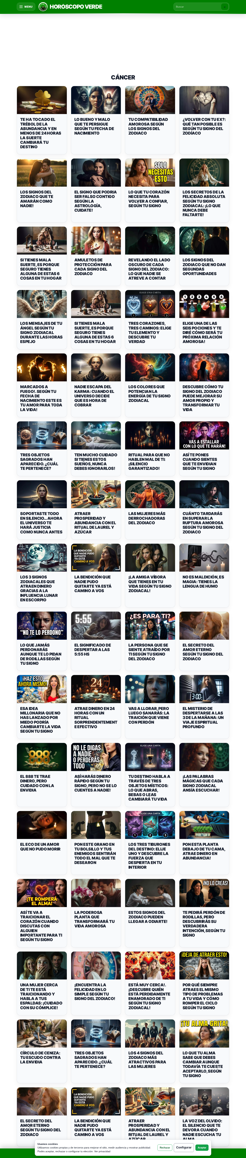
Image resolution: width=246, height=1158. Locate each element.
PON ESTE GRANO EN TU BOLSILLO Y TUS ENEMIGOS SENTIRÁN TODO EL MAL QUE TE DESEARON (95, 853)
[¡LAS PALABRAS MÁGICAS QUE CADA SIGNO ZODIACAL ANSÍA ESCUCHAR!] (204, 757)
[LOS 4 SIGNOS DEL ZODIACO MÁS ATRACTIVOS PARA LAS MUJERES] (150, 1033)
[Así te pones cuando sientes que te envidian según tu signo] (204, 435)
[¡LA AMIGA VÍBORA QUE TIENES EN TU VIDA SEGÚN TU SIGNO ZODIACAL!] (150, 558)
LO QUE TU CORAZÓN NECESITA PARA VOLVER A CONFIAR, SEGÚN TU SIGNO (148, 199)
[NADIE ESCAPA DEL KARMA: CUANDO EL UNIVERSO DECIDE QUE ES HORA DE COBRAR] (96, 367)
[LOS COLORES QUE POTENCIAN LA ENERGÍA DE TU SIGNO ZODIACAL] (150, 367)
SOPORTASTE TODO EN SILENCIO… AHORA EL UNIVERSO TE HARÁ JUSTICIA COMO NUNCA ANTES (41, 522)
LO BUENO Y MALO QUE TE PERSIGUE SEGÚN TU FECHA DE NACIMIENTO (94, 126)
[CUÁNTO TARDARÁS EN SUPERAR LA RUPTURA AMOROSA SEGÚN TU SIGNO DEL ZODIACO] (204, 494)
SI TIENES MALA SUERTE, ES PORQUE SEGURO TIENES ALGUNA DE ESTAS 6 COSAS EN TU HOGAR (41, 269)
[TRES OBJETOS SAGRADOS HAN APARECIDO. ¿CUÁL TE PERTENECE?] (42, 435)
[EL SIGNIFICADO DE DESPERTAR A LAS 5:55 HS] (96, 626)
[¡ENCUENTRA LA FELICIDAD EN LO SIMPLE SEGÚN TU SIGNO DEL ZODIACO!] (96, 966)
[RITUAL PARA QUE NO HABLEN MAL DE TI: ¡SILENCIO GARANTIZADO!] (150, 435)
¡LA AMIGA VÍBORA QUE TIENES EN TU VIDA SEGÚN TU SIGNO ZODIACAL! (150, 584)
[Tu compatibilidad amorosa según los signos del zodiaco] (150, 100)
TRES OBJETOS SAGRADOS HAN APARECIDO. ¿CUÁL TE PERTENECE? (39, 462)
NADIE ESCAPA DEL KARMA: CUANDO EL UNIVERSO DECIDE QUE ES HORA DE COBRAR (94, 395)
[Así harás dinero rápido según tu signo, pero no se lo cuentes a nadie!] (96, 757)
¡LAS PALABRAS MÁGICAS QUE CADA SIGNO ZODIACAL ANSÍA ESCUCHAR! (203, 783)
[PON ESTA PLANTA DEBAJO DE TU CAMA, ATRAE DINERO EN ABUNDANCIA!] (204, 825)
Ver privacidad (102, 1151)
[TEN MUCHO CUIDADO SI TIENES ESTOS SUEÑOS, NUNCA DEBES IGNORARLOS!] (96, 435)
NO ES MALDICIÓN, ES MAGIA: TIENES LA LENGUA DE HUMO (203, 582)
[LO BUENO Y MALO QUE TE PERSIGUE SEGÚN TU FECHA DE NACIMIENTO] (96, 100)
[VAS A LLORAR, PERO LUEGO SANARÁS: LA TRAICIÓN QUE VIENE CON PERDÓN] (150, 689)
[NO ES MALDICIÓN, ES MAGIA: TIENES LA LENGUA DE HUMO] (204, 558)
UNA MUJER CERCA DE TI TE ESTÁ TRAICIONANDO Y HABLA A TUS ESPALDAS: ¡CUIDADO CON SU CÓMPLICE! (41, 996)
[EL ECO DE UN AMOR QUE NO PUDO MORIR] (42, 825)
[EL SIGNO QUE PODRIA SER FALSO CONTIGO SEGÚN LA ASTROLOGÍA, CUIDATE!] (96, 173)
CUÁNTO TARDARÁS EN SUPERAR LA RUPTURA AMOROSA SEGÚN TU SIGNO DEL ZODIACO (203, 522)
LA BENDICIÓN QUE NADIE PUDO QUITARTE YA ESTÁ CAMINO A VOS (93, 584)
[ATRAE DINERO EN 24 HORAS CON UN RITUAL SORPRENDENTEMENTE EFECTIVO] (96, 689)
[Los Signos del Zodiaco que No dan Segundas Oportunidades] (204, 241)
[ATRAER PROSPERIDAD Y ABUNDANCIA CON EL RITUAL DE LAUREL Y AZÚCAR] (96, 494)
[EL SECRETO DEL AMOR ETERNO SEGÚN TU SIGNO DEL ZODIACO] (204, 626)
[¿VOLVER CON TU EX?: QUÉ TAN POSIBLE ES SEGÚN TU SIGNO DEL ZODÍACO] (204, 100)
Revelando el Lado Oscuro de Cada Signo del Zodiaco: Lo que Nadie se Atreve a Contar (149, 269)
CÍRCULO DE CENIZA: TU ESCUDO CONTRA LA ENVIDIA (40, 1058)
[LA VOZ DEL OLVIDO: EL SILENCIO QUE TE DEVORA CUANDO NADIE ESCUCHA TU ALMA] (204, 1101)
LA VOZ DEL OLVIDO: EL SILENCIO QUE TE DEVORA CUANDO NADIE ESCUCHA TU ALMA (202, 1130)
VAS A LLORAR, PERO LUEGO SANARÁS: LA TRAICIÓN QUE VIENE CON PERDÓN (148, 715)
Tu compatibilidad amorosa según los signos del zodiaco (148, 126)
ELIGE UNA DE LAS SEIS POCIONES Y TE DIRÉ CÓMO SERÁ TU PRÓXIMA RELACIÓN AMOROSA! (202, 332)
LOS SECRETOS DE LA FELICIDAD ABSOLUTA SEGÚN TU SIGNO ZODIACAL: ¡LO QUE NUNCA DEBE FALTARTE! (204, 203)
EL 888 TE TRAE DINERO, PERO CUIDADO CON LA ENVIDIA (37, 783)
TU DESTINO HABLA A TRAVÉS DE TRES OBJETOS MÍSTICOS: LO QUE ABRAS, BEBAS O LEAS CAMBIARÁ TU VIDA (149, 787)
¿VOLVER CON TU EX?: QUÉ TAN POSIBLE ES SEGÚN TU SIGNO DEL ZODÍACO (204, 126)
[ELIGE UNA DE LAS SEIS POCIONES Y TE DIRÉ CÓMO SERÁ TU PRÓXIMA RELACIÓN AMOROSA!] (204, 304)
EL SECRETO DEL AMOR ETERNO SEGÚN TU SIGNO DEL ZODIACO (203, 652)
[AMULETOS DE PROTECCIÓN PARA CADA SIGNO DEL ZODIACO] (96, 241)
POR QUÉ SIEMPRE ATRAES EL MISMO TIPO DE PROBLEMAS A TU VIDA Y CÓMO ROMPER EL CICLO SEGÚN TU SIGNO (203, 996)
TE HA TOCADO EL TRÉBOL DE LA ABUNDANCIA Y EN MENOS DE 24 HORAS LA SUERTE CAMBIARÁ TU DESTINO (40, 133)
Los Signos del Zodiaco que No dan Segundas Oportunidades (204, 267)
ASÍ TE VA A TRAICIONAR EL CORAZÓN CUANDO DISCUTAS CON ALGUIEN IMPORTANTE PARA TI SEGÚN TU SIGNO (41, 926)
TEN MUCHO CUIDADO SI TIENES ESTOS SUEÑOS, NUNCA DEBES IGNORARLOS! (95, 462)
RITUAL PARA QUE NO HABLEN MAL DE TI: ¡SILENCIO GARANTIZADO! (149, 462)
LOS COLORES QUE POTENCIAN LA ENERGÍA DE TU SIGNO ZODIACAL (149, 393)
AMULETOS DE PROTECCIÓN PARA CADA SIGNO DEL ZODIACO (93, 267)
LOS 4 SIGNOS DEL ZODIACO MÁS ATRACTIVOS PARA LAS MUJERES (147, 1060)
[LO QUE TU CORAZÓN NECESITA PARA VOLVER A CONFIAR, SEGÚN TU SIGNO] (150, 173)
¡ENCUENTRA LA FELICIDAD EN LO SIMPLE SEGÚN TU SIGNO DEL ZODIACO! (94, 992)
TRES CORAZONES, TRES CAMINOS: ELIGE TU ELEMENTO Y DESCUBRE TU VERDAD (149, 332)
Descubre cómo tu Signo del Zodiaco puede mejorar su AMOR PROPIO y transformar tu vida (203, 398)
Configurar (184, 1147)
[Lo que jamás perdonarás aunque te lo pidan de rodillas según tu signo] (42, 626)
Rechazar (165, 1147)
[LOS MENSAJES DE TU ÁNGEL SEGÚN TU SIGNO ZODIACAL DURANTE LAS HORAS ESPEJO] (42, 304)
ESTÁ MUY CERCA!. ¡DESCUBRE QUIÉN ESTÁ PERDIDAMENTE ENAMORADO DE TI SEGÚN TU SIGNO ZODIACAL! (149, 996)
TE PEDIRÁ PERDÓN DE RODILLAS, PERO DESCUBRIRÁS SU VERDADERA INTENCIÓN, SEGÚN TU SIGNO (204, 923)
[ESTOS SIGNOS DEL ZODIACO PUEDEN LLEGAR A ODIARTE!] (150, 893)
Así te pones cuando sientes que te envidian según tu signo (200, 462)
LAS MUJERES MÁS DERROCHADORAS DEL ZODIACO (147, 518)
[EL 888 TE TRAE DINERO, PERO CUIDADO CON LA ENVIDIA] (42, 757)
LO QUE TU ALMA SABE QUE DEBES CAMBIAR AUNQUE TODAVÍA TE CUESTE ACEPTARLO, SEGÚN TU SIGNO (203, 1064)
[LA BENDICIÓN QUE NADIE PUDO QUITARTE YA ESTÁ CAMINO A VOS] (96, 558)
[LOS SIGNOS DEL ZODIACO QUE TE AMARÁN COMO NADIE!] (42, 173)
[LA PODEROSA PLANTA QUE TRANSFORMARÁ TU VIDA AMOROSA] (96, 893)
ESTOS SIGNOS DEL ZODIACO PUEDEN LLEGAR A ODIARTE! (147, 917)
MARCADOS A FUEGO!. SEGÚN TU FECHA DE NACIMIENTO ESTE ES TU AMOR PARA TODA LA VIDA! (41, 398)
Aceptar (202, 1147)
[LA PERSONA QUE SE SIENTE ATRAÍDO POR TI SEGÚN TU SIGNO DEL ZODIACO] (150, 626)
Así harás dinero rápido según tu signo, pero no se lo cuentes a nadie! (95, 783)
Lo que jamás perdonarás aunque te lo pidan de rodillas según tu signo (40, 654)
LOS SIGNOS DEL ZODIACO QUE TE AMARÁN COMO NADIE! (36, 199)
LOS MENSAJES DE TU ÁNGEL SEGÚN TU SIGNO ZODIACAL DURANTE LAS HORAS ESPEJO (41, 332)
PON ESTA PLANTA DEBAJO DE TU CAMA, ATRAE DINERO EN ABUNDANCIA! (204, 851)
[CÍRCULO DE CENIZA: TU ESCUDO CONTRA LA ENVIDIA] (42, 1033)
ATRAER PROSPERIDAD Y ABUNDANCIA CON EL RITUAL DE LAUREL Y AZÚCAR (95, 522)
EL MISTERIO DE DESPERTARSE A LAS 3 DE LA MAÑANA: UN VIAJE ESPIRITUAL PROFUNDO (203, 717)
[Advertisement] (123, 40)
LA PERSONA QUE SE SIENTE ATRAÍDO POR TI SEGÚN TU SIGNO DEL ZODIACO (149, 652)
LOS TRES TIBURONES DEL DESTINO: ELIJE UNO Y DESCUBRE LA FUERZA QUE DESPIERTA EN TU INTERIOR (149, 855)
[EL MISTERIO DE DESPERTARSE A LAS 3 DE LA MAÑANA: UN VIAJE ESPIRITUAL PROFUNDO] (204, 689)
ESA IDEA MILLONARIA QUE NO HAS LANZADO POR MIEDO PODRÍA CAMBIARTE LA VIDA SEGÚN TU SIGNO (40, 720)
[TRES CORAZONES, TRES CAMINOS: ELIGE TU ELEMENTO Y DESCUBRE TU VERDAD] (150, 304)
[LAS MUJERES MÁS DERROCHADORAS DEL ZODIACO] (150, 494)
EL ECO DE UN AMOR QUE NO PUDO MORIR (40, 846)
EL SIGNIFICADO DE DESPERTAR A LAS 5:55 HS (92, 650)
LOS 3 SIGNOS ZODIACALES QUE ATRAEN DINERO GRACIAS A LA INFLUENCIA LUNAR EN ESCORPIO (39, 588)
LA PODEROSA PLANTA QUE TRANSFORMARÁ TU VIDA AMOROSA (94, 919)
